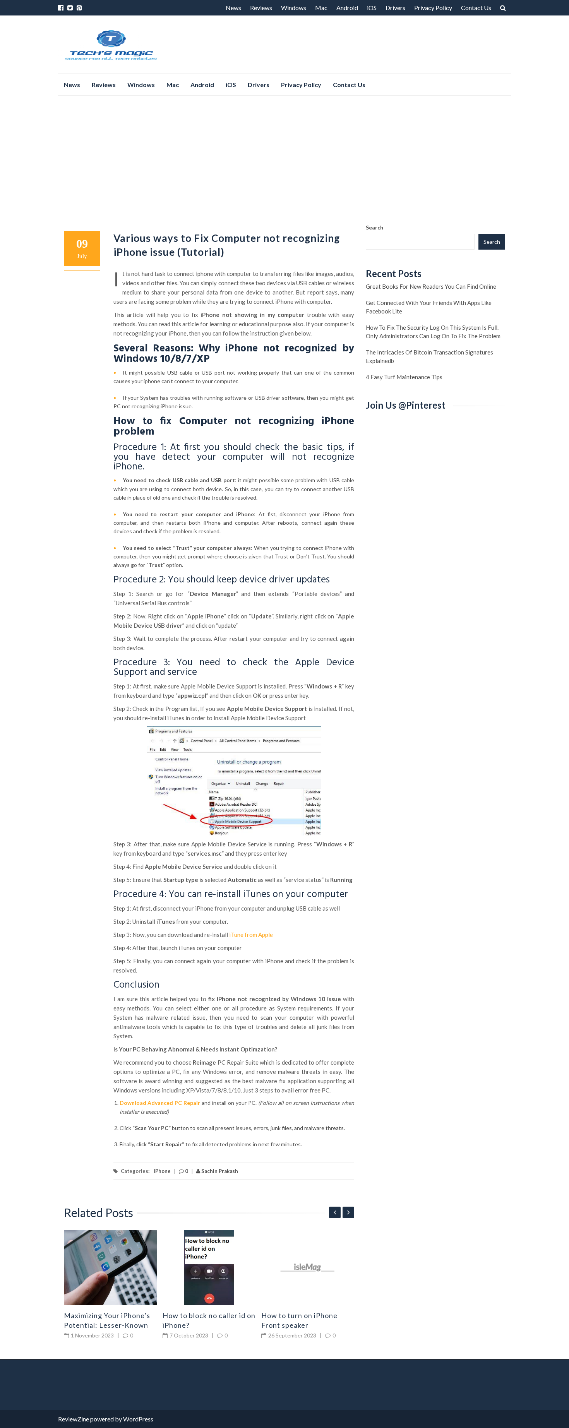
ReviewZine (73, 1419)
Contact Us (476, 7)
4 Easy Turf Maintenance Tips (404, 376)
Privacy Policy (433, 7)
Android (347, 7)
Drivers (395, 7)
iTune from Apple (251, 934)
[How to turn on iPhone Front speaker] (307, 1267)
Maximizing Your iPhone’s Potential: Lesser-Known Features (107, 1325)
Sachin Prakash (219, 1171)
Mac (321, 7)
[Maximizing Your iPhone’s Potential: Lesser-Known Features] (110, 1267)
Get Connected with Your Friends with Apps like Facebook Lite (429, 307)
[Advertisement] (284, 159)
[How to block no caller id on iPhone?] (209, 1267)
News (233, 7)
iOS (372, 7)
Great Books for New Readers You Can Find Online (431, 286)
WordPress (138, 1419)
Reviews (261, 7)
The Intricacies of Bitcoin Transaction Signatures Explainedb (429, 356)
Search (374, 227)
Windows (293, 7)
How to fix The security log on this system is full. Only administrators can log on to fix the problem (433, 331)
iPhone (162, 1171)
